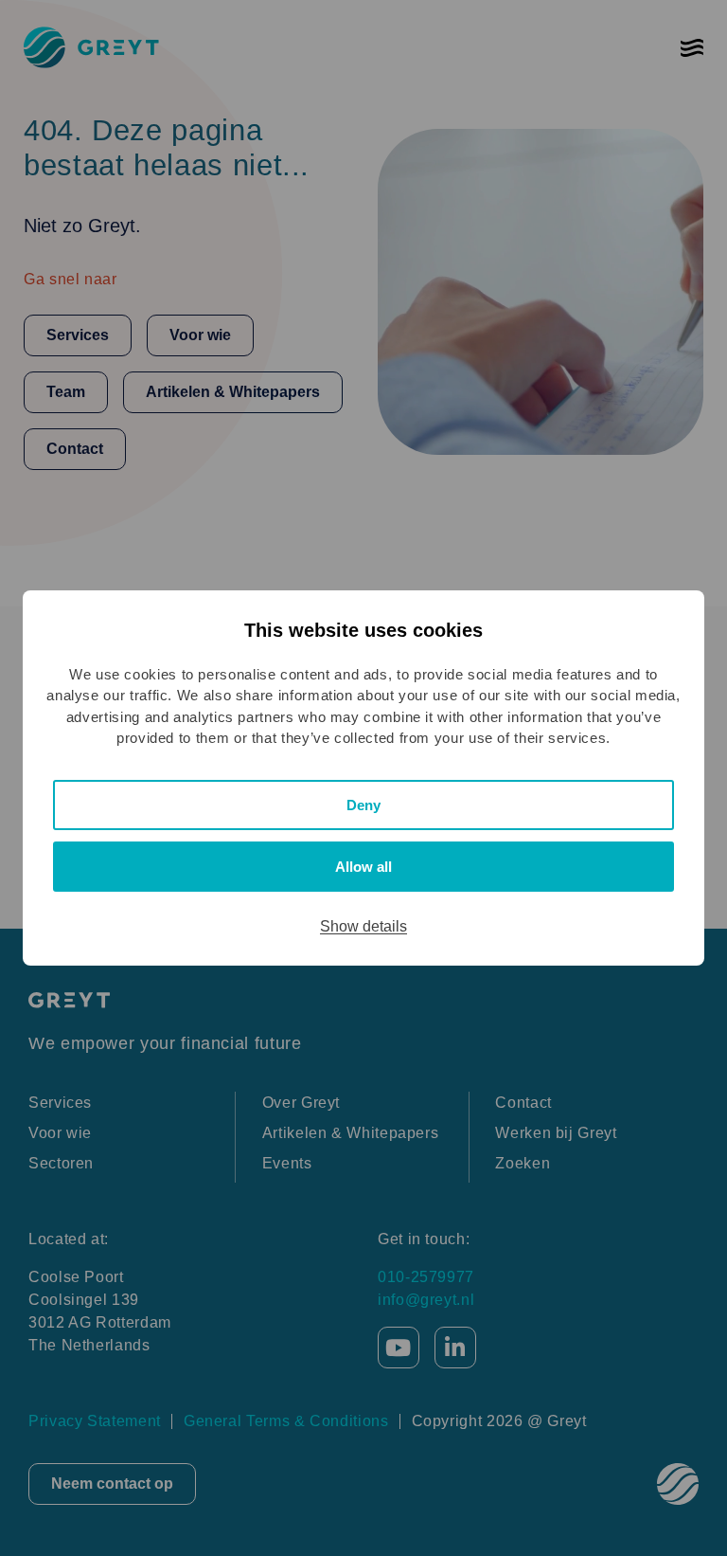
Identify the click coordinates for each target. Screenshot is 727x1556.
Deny (363, 805)
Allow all (363, 867)
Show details (363, 926)
